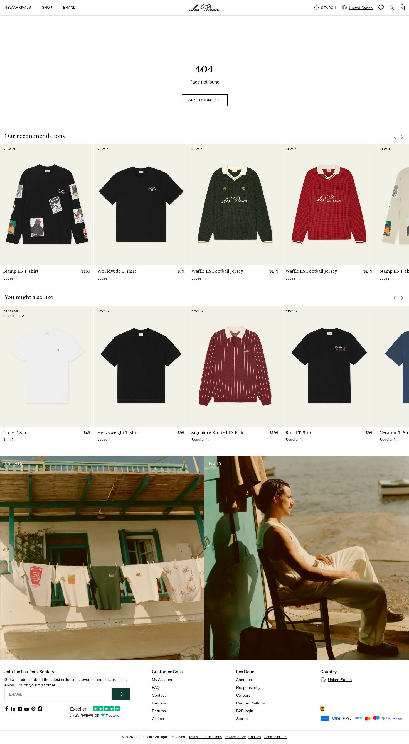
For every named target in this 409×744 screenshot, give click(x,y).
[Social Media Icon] (6, 708)
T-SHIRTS (13, 463)
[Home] (204, 7)
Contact (159, 695)
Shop (47, 7)
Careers (243, 695)
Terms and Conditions (205, 737)
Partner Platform (250, 703)
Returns (159, 711)
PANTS (215, 463)
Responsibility (248, 687)
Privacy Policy (235, 737)
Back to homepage (204, 100)
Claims (158, 718)
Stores (242, 718)
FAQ (156, 687)
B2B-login (244, 711)
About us (244, 679)
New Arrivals (17, 7)
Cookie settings (275, 737)
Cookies (254, 737)
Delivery (159, 703)
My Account (162, 679)
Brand (69, 7)
